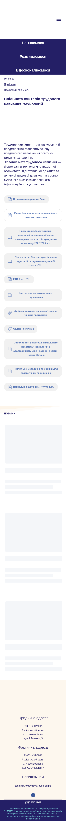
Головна (9, 78)
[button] (26, 199)
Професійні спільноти (16, 89)
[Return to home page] (33, 693)
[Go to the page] (20, 19)
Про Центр (10, 84)
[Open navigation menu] (58, 19)
